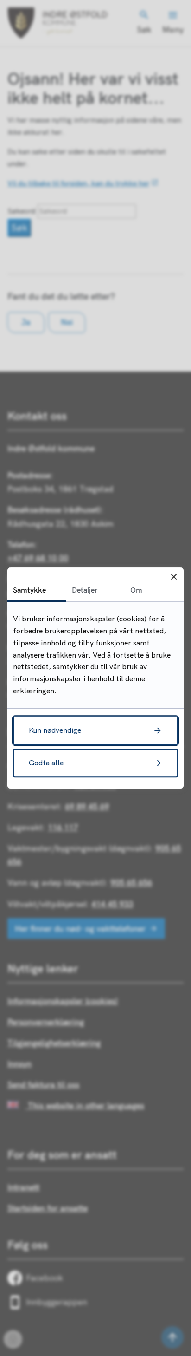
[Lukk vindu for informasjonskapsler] (174, 577)
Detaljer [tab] (84, 589)
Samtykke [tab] (29, 589)
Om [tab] (136, 589)
